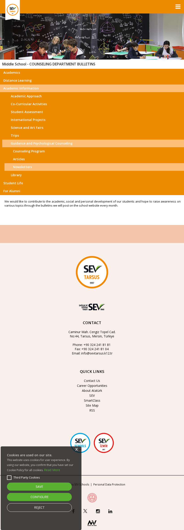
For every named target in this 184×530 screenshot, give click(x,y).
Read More (52, 470)
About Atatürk (92, 390)
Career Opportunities (92, 385)
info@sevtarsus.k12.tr (96, 353)
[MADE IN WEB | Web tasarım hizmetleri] (92, 527)
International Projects (28, 120)
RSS (92, 410)
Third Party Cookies (26, 477)
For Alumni (11, 191)
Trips (15, 135)
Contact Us (92, 381)
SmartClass (92, 400)
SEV (92, 395)
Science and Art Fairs (27, 127)
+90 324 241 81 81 (97, 345)
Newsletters (22, 167)
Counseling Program (29, 151)
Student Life (13, 183)
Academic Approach (26, 96)
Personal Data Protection (109, 484)
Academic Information (21, 88)
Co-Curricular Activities (29, 104)
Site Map (92, 405)
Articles (19, 159)
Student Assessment (27, 112)
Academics (11, 72)
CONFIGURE (39, 497)
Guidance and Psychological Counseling (41, 143)
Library (16, 175)
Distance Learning (17, 80)
